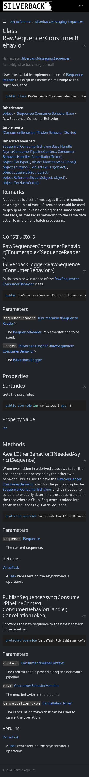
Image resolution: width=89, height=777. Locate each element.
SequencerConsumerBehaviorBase (45, 113)
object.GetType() (16, 162)
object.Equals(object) (49, 167)
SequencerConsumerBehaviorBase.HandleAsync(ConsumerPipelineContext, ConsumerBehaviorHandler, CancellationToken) (39, 151)
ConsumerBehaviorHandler (36, 685)
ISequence (31, 538)
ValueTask (11, 567)
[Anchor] (28, 191)
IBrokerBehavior (49, 132)
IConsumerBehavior (19, 132)
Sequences (62, 58)
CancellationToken (57, 703)
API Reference (20, 21)
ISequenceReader (27, 332)
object (8, 113)
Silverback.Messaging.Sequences (59, 21)
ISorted (70, 132)
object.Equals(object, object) (26, 172)
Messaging (45, 58)
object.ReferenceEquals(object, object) (34, 177)
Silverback (28, 58)
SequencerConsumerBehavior (27, 489)
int (5, 428)
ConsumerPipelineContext (42, 663)
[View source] (84, 46)
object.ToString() (16, 167)
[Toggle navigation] (80, 6)
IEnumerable (48, 318)
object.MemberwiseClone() (54, 162)
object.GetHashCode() (20, 182)
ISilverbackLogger (33, 345)
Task (12, 576)
